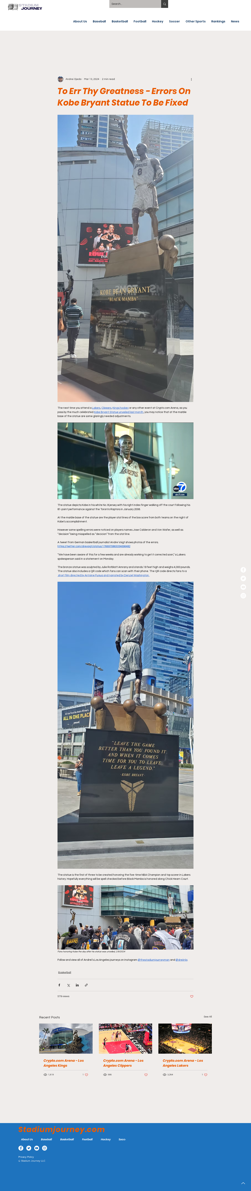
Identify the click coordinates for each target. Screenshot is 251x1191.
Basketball (64, 972)
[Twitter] (243, 578)
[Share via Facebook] (59, 985)
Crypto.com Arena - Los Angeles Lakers (183, 1063)
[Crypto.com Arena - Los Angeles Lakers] (185, 1038)
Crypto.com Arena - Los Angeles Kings (64, 1063)
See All (208, 1016)
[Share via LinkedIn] (77, 985)
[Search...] (164, 4)
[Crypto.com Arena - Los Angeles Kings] (66, 1038)
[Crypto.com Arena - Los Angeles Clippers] (125, 1039)
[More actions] (191, 79)
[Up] (243, 1183)
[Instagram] (243, 595)
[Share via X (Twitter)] (68, 985)
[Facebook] (243, 570)
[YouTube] (243, 587)
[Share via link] (86, 985)
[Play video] (125, 461)
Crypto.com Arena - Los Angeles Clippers (123, 1063)
